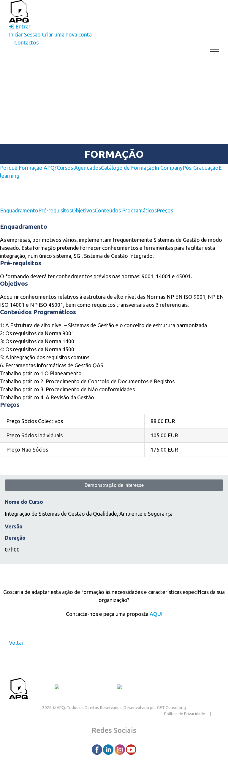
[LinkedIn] (108, 749)
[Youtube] (131, 749)
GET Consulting (171, 707)
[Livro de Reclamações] (83, 688)
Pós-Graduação (200, 168)
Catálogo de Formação (128, 168)
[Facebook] (97, 749)
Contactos (41, 688)
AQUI (156, 614)
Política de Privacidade (184, 713)
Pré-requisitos (55, 210)
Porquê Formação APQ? (28, 168)
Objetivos (83, 210)
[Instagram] (120, 749)
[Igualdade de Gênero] (141, 688)
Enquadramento (19, 210)
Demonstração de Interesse (114, 485)
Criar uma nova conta (67, 34)
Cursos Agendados (79, 168)
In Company (169, 168)
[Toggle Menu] (215, 51)
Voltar (16, 643)
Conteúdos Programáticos (126, 210)
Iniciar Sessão (25, 34)
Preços (165, 210)
